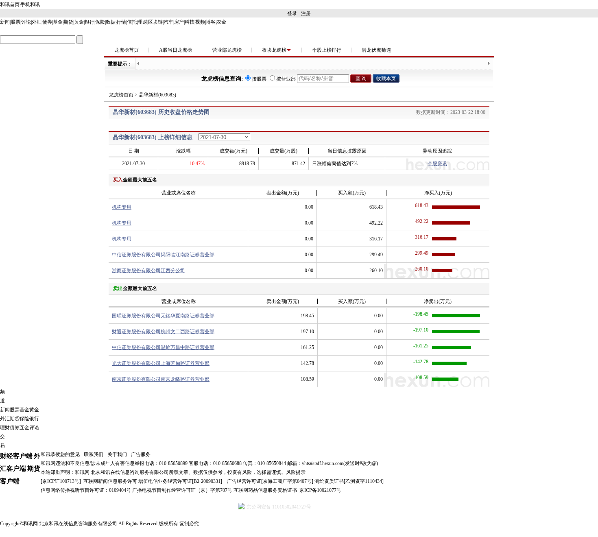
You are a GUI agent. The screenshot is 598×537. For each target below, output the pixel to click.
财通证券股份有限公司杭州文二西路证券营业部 (163, 331)
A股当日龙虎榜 (175, 50)
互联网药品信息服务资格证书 (265, 490)
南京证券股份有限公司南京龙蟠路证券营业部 (161, 379)
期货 (68, 22)
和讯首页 (10, 4)
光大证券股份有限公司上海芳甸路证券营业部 (161, 363)
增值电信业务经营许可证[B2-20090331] (180, 481)
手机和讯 (30, 4)
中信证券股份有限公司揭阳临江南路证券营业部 (163, 255)
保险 (100, 22)
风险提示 (296, 472)
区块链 (155, 22)
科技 (189, 22)
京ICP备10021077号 (320, 490)
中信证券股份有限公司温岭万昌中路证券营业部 (163, 347)
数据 (111, 22)
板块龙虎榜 (274, 50)
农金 (221, 22)
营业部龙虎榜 (227, 50)
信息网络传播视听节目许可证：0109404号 (86, 490)
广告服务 (141, 454)
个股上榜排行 (326, 50)
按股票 (259, 79)
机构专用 (121, 207)
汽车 (168, 22)
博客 (211, 22)
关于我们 (117, 454)
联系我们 (93, 454)
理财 (142, 22)
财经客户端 (16, 455)
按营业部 (286, 79)
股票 (15, 22)
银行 (89, 22)
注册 (306, 13)
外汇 (36, 22)
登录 (292, 13)
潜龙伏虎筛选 (376, 50)
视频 (200, 22)
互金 (24, 427)
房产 (179, 22)
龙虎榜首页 (126, 50)
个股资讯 (437, 163)
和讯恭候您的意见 (60, 454)
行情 (121, 22)
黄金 (79, 22)
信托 (132, 22)
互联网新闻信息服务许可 (110, 481)
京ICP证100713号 (60, 481)
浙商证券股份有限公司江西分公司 (148, 270)
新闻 (5, 22)
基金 (58, 22)
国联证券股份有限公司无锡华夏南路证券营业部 (163, 316)
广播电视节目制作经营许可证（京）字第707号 (182, 490)
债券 (47, 22)
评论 (26, 22)
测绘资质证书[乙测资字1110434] (349, 481)
